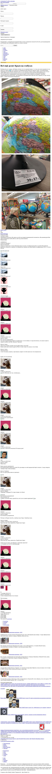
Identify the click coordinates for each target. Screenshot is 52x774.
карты (5, 230)
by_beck (17, 738)
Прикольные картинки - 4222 (15, 676)
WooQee (34, 738)
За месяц (5, 622)
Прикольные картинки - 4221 (15, 665)
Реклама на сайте (10, 741)
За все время (6, 624)
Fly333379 (21, 738)
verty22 (27, 738)
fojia (25, 738)
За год (4, 623)
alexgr (7, 738)
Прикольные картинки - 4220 (15, 643)
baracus (10, 738)
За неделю (5, 621)
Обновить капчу (4, 32)
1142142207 (3, 738)
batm (14, 738)
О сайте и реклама (10, 1)
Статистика (3, 1)
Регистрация (6, 2)
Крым (2, 230)
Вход (2, 2)
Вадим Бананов (4, 233)
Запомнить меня (13, 5)
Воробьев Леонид (40, 738)
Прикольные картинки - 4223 (15, 654)
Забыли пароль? (4, 5)
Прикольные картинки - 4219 (15, 632)
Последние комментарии (6, 682)
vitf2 (30, 738)
